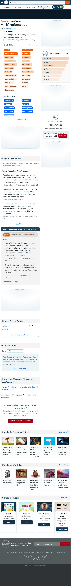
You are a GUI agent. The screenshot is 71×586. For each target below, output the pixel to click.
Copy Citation (21, 368)
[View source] (37, 185)
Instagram (44, 557)
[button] (43, 7)
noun (24, 25)
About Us (14, 552)
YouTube (38, 557)
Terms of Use (60, 552)
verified (5, 329)
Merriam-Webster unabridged (20, 420)
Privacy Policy (50, 552)
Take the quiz (62, 529)
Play (8, 522)
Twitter (32, 557)
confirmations (16, 235)
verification (11, 28)
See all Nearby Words (19, 335)
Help (7, 552)
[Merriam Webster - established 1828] (6, 2)
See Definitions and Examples (55, 128)
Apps (21, 552)
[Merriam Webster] (55, 117)
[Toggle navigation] (2, 2)
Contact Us (40, 552)
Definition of (10, 281)
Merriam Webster (6, 544)
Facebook (26, 557)
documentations (29, 235)
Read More (19, 165)
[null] (61, 125)
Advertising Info (29, 552)
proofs (6, 235)
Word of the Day (55, 121)
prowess (54, 124)
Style (4, 351)
